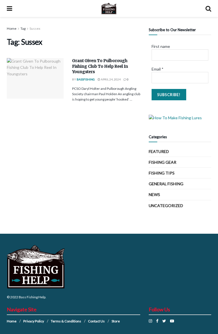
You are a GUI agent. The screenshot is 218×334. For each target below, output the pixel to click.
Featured (159, 151)
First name (161, 46)
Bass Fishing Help (32, 297)
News (154, 194)
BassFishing (86, 79)
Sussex (35, 28)
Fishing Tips (162, 173)
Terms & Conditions (66, 321)
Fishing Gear (162, 162)
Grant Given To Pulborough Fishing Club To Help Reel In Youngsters (100, 66)
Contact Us (96, 321)
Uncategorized (166, 205)
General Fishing (166, 183)
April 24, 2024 (110, 79)
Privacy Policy (33, 321)
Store (116, 321)
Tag (23, 28)
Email (158, 69)
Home (11, 28)
